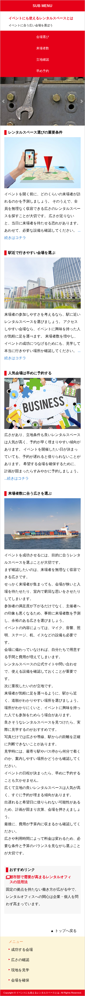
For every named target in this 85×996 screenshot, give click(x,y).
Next (81, 101)
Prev (3, 101)
